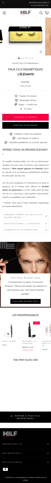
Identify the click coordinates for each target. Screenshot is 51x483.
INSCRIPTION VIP (12, 444)
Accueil (15, 63)
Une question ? (12, 453)
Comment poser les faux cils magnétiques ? (23, 216)
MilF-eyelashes (12, 462)
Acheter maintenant (25, 125)
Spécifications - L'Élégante (22, 224)
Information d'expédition (21, 230)
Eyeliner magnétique (25, 301)
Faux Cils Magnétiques (28, 63)
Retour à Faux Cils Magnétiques (27, 417)
